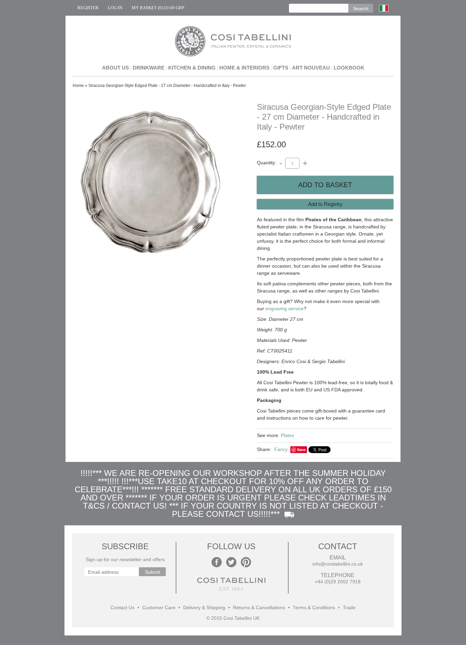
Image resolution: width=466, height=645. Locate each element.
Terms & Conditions (314, 607)
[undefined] (151, 183)
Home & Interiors (244, 68)
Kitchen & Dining (192, 68)
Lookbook (349, 68)
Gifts (280, 68)
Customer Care (158, 607)
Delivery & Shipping (204, 607)
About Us (115, 68)
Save (301, 449)
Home (78, 85)
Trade (349, 607)
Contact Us (122, 607)
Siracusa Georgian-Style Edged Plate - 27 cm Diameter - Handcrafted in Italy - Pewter (167, 85)
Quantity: (266, 163)
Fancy (281, 449)
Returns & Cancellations (259, 607)
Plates (287, 435)
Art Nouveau (311, 68)
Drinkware (148, 68)
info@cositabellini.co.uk (337, 564)
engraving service (284, 308)
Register (88, 7)
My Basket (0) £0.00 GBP (158, 7)
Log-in (115, 7)
